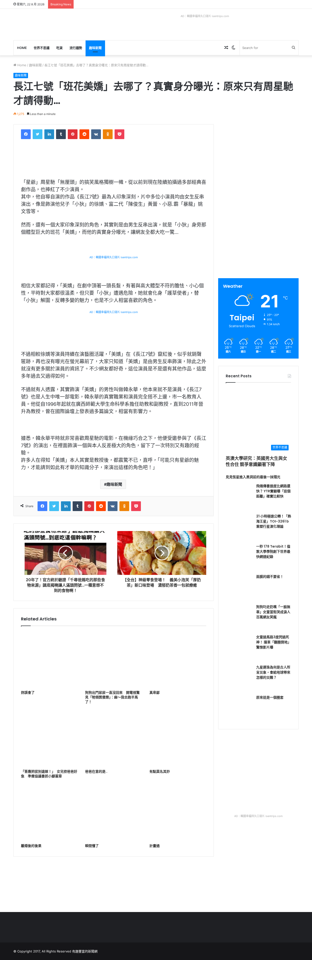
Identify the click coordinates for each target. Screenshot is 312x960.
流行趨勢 (75, 48)
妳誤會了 (28, 692)
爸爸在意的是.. (96, 771)
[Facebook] (26, 134)
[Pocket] (119, 134)
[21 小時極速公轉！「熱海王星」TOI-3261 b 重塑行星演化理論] (239, 527)
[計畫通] (177, 812)
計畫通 (154, 845)
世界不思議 (41, 48)
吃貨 (59, 48)
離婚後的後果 (31, 845)
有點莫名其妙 (159, 771)
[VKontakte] (96, 134)
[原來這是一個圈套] (239, 708)
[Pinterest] (73, 134)
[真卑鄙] (177, 659)
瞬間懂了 (92, 845)
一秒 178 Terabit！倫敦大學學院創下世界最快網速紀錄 (273, 551)
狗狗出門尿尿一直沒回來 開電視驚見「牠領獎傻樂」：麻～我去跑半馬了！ (112, 697)
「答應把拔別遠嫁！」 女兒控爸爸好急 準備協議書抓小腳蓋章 (49, 774)
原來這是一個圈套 (269, 697)
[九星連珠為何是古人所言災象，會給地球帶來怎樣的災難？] (239, 678)
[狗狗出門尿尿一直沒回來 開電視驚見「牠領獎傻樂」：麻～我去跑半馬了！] (113, 659)
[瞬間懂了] (113, 812)
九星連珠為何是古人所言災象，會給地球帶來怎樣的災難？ (273, 672)
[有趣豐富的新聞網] (50, 24)
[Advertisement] (259, 158)
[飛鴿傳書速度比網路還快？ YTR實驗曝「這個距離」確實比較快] (239, 497)
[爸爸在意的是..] (113, 738)
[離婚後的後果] (49, 812)
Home (22, 48)
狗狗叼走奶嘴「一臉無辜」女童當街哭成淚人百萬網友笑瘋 (273, 611)
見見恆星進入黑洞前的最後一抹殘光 (253, 477)
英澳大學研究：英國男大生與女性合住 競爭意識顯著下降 (256, 461)
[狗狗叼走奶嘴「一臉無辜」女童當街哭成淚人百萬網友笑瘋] (239, 617)
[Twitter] (37, 134)
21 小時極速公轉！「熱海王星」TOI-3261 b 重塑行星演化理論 (273, 521)
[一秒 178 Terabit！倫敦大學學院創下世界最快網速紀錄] (239, 557)
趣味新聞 (95, 48)
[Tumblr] (61, 134)
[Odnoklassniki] (108, 134)
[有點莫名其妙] (177, 738)
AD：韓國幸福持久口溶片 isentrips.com (205, 16)
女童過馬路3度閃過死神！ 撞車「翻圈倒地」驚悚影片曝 (273, 642)
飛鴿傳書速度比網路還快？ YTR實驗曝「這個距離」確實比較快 (273, 491)
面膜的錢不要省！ (269, 576)
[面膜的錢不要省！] (239, 587)
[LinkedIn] (49, 134)
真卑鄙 (154, 692)
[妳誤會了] (49, 659)
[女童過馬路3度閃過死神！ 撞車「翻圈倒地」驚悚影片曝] (239, 648)
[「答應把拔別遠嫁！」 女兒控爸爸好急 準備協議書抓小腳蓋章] (49, 738)
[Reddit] (84, 134)
